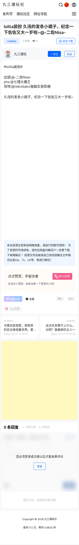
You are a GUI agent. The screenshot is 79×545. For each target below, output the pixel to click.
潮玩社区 (23, 14)
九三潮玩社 (50, 519)
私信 (69, 54)
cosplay (11, 41)
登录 (39, 466)
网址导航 (40, 14)
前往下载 (68, 41)
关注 (55, 54)
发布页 (8, 14)
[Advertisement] (39, 380)
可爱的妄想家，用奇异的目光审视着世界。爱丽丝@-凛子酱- (18, 329)
